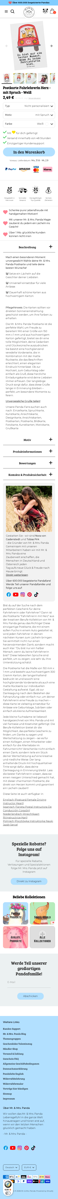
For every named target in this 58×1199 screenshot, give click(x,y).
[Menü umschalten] (6, 11)
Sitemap (7, 1093)
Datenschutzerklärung (15, 1068)
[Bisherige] (6, 46)
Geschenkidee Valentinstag (17, 1043)
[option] (29, 46)
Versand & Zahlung (13, 1053)
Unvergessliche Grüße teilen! (23, 401)
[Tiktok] (36, 594)
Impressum (9, 1098)
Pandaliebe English (13, 1073)
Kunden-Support (11, 1028)
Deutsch (9, 1167)
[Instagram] (22, 594)
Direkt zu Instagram (29, 881)
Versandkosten (34, 98)
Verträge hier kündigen (15, 1088)
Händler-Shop (10, 1048)
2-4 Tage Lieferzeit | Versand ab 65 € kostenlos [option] (31, 2)
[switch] (8, 1193)
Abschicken (30, 996)
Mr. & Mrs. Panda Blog (14, 1033)
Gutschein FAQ (11, 1058)
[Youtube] (15, 594)
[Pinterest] (29, 594)
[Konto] (45, 12)
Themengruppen (12, 1038)
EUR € (27, 1167)
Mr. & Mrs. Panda (28, 1191)
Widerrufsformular (13, 1083)
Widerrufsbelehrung (14, 1078)
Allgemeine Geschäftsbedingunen (21, 1063)
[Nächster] (51, 46)
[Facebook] (8, 594)
